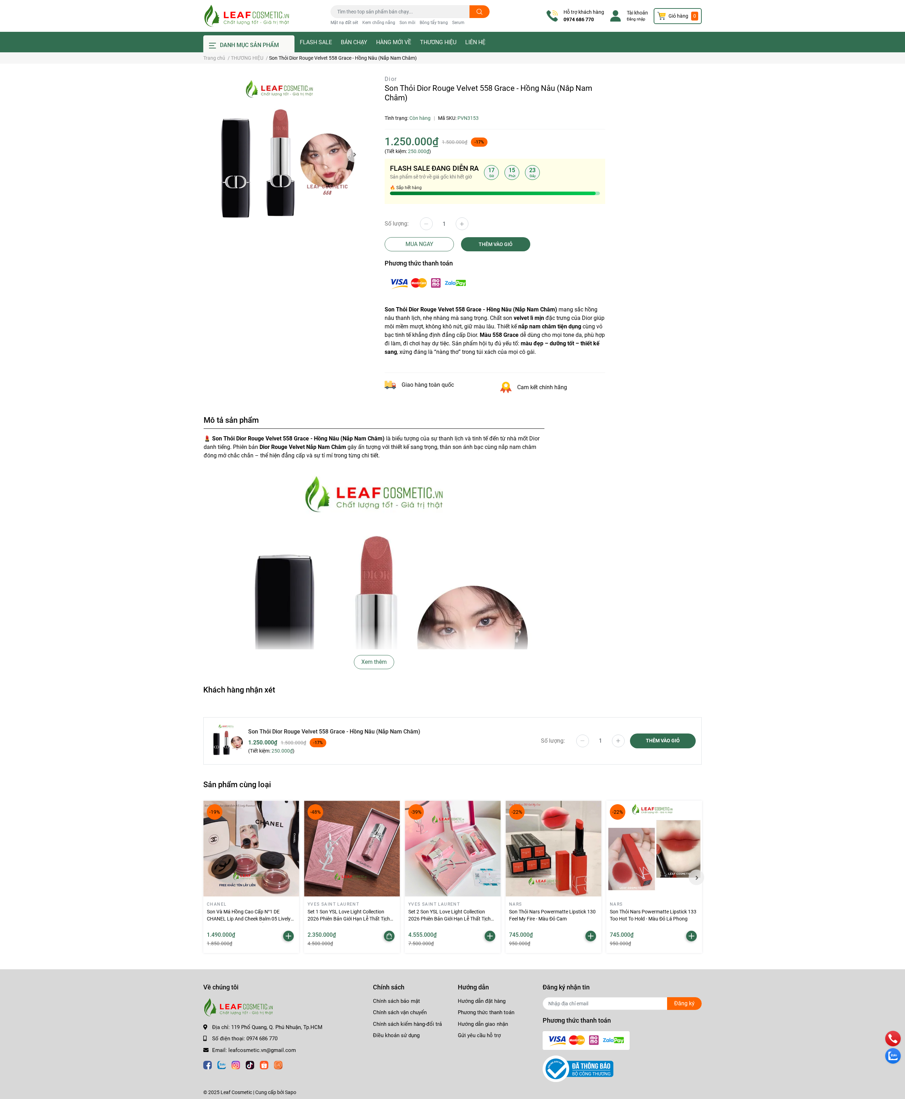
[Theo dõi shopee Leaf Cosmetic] (264, 1064)
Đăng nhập (636, 19)
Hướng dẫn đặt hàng (482, 1001)
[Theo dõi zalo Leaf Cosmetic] (221, 1064)
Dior (391, 79)
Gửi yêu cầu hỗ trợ (479, 1035)
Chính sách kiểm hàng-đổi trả (407, 1024)
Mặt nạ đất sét (344, 22)
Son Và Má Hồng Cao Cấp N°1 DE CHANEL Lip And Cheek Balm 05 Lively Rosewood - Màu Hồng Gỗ (249, 918)
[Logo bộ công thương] (578, 1068)
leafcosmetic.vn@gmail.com (262, 1050)
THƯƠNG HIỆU (438, 42)
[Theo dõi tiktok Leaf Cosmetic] (250, 1064)
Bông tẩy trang (434, 22)
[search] (479, 11)
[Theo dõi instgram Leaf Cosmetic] (236, 1064)
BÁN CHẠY (354, 42)
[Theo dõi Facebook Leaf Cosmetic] (207, 1064)
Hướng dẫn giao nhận (483, 1024)
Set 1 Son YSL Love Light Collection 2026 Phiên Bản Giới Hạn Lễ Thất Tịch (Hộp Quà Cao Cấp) (349, 918)
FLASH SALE (316, 42)
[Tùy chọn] (389, 936)
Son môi (407, 22)
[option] (282, 154)
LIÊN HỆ (475, 42)
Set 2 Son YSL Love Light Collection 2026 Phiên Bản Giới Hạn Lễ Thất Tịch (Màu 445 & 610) (449, 918)
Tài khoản (637, 13)
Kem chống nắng (378, 22)
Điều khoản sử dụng (396, 1035)
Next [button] (354, 154)
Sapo (290, 1092)
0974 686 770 (579, 19)
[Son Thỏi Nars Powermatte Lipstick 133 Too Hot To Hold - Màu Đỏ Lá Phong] (654, 848)
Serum (458, 22)
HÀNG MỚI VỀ (393, 42)
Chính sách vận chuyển (400, 1012)
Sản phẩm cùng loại (237, 784)
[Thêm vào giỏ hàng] (288, 936)
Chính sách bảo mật (396, 1001)
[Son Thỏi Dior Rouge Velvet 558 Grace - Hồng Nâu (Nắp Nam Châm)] (282, 154)
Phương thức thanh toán (486, 1012)
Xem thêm (374, 662)
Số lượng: (397, 223)
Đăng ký (684, 1003)
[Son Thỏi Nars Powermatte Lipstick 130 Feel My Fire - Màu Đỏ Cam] (553, 848)
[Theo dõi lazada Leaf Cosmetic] (278, 1064)
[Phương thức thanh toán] (428, 283)
